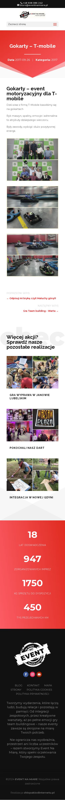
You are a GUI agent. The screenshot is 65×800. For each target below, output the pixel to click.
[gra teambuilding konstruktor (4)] (32, 180)
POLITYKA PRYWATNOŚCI (32, 693)
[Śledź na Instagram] (32, 674)
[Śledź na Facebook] (25, 674)
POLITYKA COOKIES (39, 689)
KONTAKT (33, 685)
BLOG (19, 685)
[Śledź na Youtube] (39, 674)
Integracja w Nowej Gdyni (31, 497)
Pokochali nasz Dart (27, 447)
